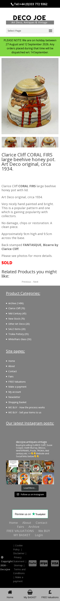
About (11, 366)
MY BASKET (22, 535)
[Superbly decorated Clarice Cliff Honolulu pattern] (36, 466)
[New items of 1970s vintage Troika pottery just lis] (24, 466)
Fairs (11, 376)
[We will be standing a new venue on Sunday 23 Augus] (12, 466)
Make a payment (17, 386)
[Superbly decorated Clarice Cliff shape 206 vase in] (48, 466)
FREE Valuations (17, 381)
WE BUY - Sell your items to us (24, 412)
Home (11, 361)
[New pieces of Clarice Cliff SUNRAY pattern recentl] (24, 478)
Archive (33, 527)
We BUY (44, 531)
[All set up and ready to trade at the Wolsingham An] (12, 478)
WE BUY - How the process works (26, 407)
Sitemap (18, 565)
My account (14, 391)
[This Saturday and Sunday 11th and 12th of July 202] (36, 478)
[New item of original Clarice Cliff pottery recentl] (48, 478)
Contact (12, 371)
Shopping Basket (17, 402)
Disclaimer (18, 553)
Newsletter (14, 397)
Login (39, 535)
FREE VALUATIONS (20, 531)
